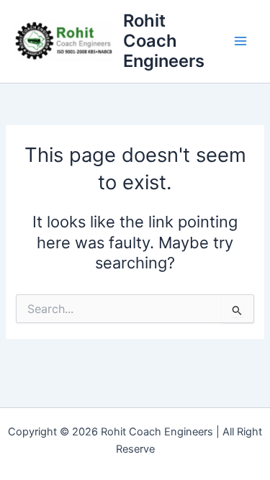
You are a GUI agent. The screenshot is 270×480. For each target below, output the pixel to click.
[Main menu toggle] (240, 41)
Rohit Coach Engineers (163, 41)
